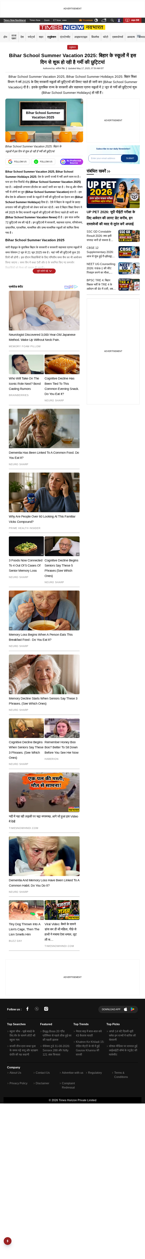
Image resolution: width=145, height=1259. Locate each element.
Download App (111, 1009)
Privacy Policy (18, 1083)
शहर (41, 36)
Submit (130, 158)
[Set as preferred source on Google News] (71, 162)
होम (5, 36)
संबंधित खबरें (96, 171)
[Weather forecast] (104, 20)
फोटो (105, 36)
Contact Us (43, 1072)
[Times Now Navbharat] (73, 27)
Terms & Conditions (121, 1074)
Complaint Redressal (68, 1085)
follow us (20, 161)
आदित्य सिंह (60, 68)
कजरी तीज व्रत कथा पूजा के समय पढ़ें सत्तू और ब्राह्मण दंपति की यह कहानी (24, 1050)
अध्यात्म (131, 36)
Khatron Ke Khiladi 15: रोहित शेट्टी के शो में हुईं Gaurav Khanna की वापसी (90, 1048)
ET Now (57, 20)
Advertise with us (72, 1072)
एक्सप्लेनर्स (117, 36)
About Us (15, 1072)
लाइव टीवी (135, 20)
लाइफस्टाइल (80, 36)
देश (22, 36)
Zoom (47, 20)
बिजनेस (95, 36)
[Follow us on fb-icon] (27, 1009)
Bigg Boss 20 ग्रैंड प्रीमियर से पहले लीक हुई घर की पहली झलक (57, 1035)
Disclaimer (42, 1083)
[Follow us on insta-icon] (46, 1009)
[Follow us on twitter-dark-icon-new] (36, 1009)
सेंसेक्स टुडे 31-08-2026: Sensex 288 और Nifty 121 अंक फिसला (56, 1050)
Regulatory (95, 1072)
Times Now (35, 20)
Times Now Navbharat (15, 20)
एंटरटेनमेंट (65, 36)
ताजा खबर (13, 37)
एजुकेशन (51, 36)
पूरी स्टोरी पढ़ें (42, 271)
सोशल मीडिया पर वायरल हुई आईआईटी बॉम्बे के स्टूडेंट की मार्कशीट (123, 1050)
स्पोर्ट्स (31, 36)
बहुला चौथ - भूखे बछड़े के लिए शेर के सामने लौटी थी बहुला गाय (22, 1035)
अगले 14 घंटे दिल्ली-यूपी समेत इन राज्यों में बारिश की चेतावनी (122, 1035)
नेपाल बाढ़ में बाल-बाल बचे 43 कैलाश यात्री (89, 1033)
